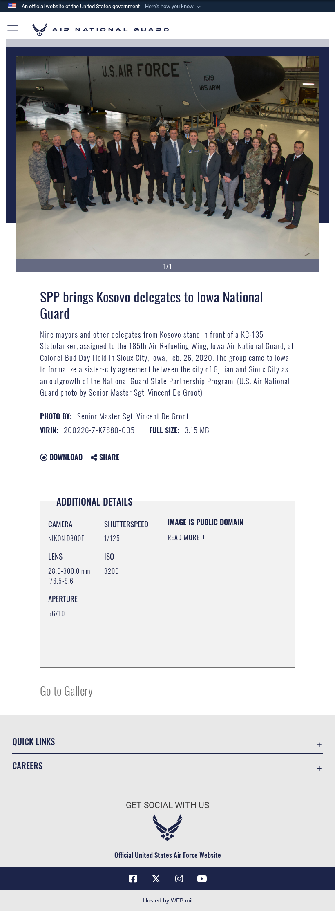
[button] (173, 6)
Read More (185, 537)
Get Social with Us (167, 805)
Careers (27, 765)
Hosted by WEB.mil (167, 900)
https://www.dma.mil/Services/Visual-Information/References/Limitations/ (217, 652)
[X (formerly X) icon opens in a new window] (156, 879)
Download (65, 457)
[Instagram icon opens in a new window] (179, 879)
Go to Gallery (66, 690)
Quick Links (33, 741)
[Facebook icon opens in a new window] (133, 879)
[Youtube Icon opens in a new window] (202, 879)
